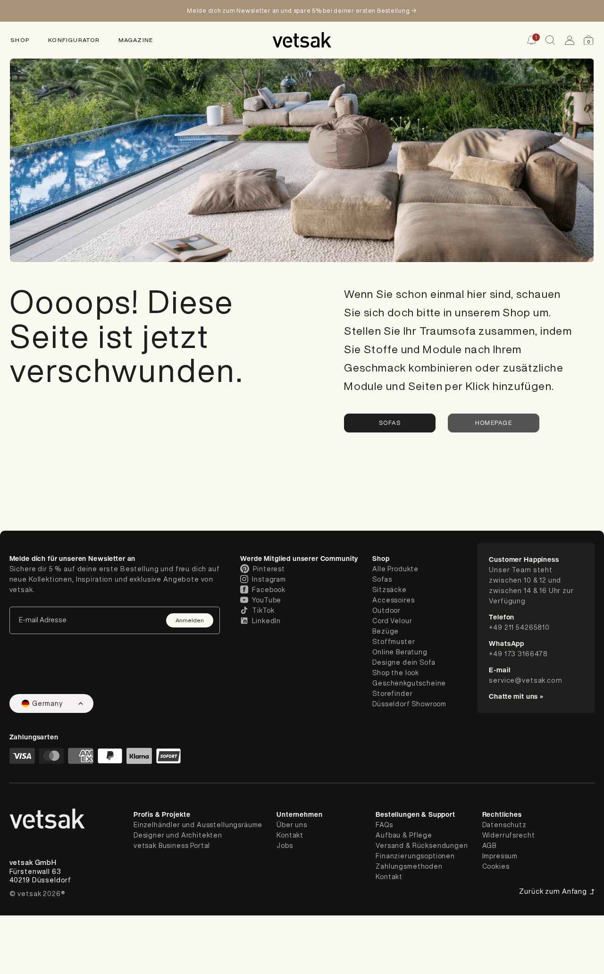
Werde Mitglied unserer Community (299, 558)
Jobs (285, 845)
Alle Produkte (395, 569)
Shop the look (395, 672)
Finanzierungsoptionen (415, 856)
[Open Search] (550, 40)
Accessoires (393, 600)
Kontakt (290, 835)
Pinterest (269, 569)
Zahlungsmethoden (409, 866)
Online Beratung (400, 652)
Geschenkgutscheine (409, 683)
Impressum (500, 856)
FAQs (384, 825)
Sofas (390, 423)
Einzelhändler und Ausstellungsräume (198, 825)
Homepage (493, 423)
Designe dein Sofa (403, 662)
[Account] (569, 40)
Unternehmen (299, 814)
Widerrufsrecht (508, 835)
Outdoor (386, 610)
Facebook (268, 589)
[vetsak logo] (302, 40)
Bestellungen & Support (415, 814)
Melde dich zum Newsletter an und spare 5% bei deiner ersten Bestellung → (302, 11)
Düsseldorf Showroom (409, 704)
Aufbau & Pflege (404, 835)
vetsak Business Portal (172, 845)
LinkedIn (266, 621)
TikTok (263, 610)
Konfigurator (74, 40)
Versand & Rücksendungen (422, 845)
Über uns (292, 825)
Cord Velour (392, 621)
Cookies (496, 866)
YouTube (266, 600)
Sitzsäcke (389, 589)
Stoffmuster (393, 641)
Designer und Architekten (178, 835)
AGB (489, 845)
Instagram (269, 579)
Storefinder (392, 693)
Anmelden (190, 620)
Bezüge (385, 631)
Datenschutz (504, 825)
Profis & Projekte (162, 814)
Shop (20, 40)
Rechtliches (502, 814)
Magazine (135, 40)
